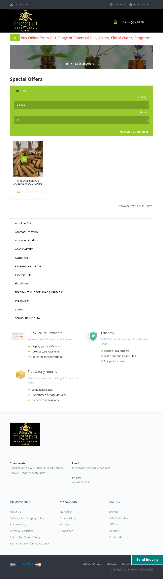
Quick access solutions (45, 400)
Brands (113, 511)
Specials (114, 531)
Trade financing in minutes (120, 356)
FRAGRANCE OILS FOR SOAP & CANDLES (38, 292)
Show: (143, 112)
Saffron (19, 309)
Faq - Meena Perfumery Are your (29, 543)
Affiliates (114, 524)
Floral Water (22, 283)
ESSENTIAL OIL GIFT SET (29, 266)
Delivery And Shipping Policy (27, 518)
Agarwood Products (27, 240)
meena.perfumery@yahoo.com (91, 468)
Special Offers (84, 64)
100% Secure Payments (45, 351)
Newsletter (66, 531)
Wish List (65, 524)
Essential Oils (23, 275)
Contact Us (115, 537)
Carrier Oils (22, 257)
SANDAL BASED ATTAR (28, 318)
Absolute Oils (23, 223)
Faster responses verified (47, 356)
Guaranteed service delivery (48, 395)
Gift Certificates (118, 518)
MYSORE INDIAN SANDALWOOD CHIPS (27, 182)
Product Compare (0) (134, 132)
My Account (66, 511)
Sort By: (142, 97)
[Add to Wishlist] (36, 192)
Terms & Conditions (21, 531)
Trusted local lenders (116, 351)
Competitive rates (114, 361)
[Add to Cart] (18, 192)
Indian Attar (22, 301)
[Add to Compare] (27, 192)
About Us (15, 511)
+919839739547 (81, 482)
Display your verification (46, 346)
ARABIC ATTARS (24, 249)
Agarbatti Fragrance (27, 232)
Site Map (127, 564)
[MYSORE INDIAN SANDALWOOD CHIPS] (24, 159)
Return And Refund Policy (25, 537)
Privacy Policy (18, 524)
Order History (68, 518)
